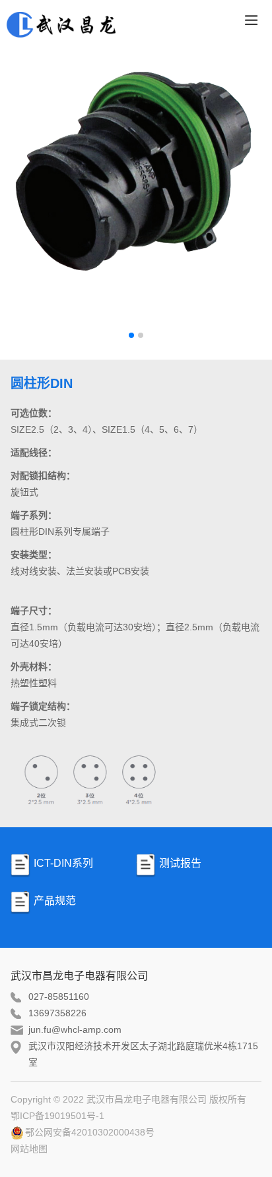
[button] (131, 335)
